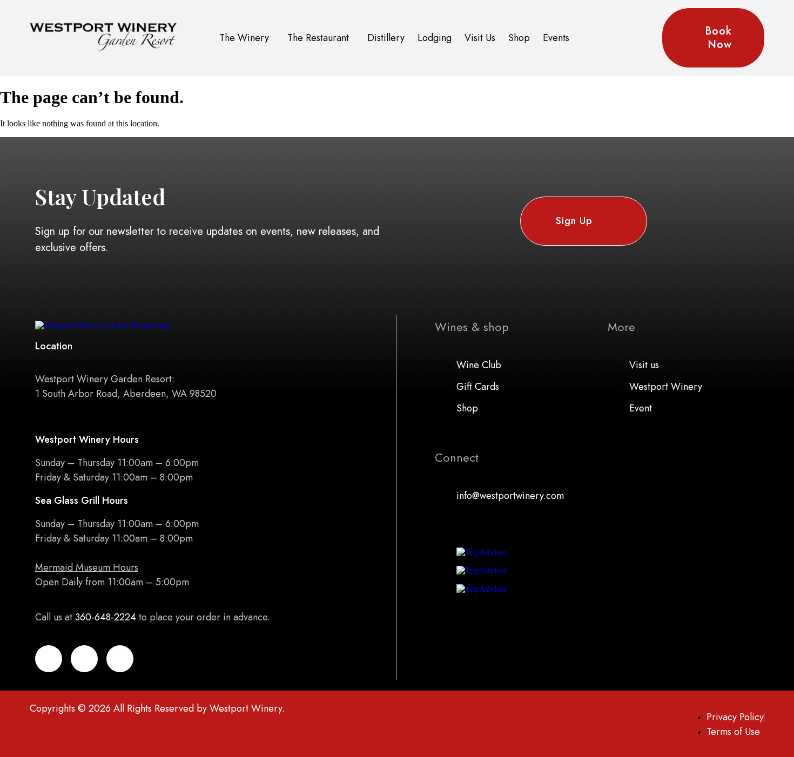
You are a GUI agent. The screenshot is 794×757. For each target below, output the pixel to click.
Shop (519, 38)
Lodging (435, 38)
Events (556, 38)
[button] (247, 38)
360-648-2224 (105, 617)
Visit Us (480, 38)
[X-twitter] (84, 658)
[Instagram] (119, 658)
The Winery (244, 38)
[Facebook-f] (48, 658)
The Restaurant (318, 38)
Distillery (386, 38)
